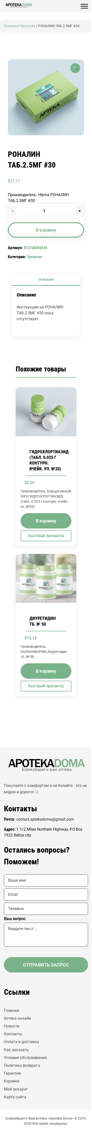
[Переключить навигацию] (84, 6)
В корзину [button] (46, 521)
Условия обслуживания (25, 1057)
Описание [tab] (46, 279)
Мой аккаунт (16, 1089)
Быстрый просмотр (46, 536)
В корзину (46, 230)
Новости (11, 1026)
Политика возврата (22, 1065)
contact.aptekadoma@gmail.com (45, 819)
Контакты (13, 1034)
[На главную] (18, 5)
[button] (75, 68)
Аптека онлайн (17, 1018)
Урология (27, 26)
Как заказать (16, 1049)
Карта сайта (15, 1097)
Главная (10, 26)
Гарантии (12, 1073)
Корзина (11, 1081)
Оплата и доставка (21, 1041)
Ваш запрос (15, 918)
